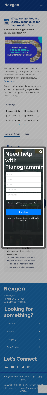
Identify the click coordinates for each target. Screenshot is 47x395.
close (41, 152)
